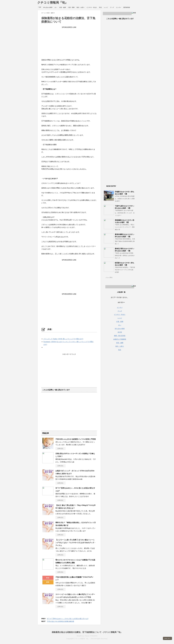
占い (56, 7)
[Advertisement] (69, 42)
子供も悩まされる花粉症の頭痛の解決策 (60, 621)
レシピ (106, 7)
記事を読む (60, 448)
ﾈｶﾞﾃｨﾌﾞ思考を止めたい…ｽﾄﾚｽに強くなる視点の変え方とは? (67, 618)
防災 (100, 7)
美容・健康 (62, 7)
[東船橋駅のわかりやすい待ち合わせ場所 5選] (109, 228)
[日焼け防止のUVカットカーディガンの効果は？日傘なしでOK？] (47, 462)
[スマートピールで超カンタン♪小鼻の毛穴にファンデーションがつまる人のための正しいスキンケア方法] (47, 603)
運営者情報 (126, 7)
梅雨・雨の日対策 (119, 335)
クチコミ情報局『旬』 (52, 2)
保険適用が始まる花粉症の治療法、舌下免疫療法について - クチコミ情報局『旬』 (87, 632)
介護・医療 (71, 7)
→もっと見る (108, 277)
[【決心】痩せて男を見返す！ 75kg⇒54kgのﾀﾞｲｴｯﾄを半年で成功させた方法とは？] (47, 514)
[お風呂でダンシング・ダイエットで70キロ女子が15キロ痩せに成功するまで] (47, 480)
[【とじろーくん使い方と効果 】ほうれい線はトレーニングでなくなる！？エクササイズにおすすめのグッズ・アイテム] (47, 548)
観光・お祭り (80, 7)
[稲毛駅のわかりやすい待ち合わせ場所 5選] (109, 271)
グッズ (112, 7)
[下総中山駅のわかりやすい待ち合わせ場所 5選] (109, 214)
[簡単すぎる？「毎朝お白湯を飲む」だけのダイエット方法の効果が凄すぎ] (47, 531)
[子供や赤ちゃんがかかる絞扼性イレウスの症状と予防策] (47, 448)
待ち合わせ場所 (47, 7)
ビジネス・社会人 (92, 7)
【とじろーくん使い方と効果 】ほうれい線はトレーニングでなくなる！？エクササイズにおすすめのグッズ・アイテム (75, 542)
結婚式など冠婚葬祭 (119, 339)
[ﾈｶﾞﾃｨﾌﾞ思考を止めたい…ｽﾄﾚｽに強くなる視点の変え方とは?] (47, 494)
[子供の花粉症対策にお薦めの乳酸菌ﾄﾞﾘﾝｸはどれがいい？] (47, 583)
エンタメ (118, 7)
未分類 (120, 332)
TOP (39, 7)
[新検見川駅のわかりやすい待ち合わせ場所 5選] (109, 257)
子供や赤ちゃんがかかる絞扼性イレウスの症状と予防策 (75, 439)
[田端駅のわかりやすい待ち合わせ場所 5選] (109, 200)
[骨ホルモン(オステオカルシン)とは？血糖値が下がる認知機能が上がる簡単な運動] (47, 569)
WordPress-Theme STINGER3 (87, 636)
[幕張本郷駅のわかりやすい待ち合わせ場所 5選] (109, 242)
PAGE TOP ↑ (167, 638)
